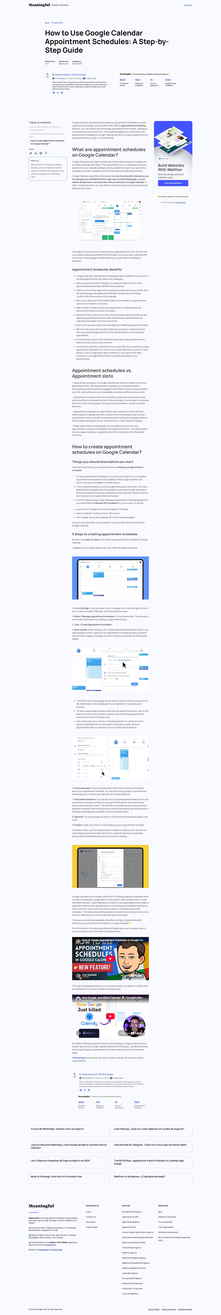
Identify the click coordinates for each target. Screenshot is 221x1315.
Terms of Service (169, 1309)
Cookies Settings (185, 1309)
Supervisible (180, 202)
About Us (188, 5)
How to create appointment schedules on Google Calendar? (47, 142)
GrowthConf (50, 1245)
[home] (49, 5)
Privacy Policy (153, 1309)
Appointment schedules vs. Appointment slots (46, 135)
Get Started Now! (173, 183)
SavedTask (57, 1249)
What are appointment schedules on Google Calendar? (44, 128)
